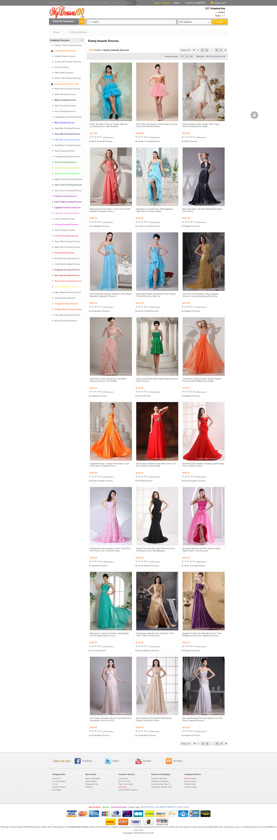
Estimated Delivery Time (161, 787)
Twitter (115, 761)
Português (128, 3)
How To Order (124, 781)
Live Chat (122, 787)
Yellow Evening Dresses (65, 287)
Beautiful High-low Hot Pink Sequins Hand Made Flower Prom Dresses (201, 549)
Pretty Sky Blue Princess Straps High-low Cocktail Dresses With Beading (109, 125)
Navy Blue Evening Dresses (67, 134)
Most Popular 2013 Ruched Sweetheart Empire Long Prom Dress (154, 719)
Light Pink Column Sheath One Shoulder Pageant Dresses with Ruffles (108, 380)
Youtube (147, 761)
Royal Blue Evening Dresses (67, 145)
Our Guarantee (59, 781)
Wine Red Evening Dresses (67, 275)
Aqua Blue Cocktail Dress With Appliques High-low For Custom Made (154, 210)
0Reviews (108, 137)
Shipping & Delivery (159, 781)
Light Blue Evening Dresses (67, 139)
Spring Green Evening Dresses (68, 173)
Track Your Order (125, 784)
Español (85, 3)
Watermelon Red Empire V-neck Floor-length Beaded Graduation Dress (110, 210)
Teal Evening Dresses (64, 151)
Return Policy (190, 778)
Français (74, 3)
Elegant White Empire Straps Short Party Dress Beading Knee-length (200, 125)
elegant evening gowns (121, 827)
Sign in (88, 778)
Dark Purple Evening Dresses (68, 202)
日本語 (63, 3)
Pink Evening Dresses (64, 230)
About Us (56, 778)
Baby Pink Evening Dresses (67, 247)
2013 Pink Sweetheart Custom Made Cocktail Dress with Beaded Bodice (156, 125)
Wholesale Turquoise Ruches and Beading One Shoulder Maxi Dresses (109, 634)
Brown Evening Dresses (65, 320)
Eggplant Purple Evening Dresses (68, 207)
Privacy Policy (190, 781)
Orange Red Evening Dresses (68, 309)
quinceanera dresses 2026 (162, 827)
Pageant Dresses (192, 226)
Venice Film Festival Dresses (67, 78)
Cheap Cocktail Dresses (149, 141)
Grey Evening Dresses (65, 111)
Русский (116, 3)
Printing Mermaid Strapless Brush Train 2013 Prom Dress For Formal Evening (110, 549)
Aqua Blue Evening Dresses (67, 128)
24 (182, 56)
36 (186, 56)
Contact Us (219, 3)
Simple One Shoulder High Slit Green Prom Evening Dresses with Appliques (155, 549)
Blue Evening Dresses (64, 122)
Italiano (106, 3)
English (54, 3)
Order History (91, 781)
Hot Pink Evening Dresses (66, 236)
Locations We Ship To (160, 784)
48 (191, 56)
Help (176, 3)
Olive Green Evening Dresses (68, 185)
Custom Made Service (127, 790)
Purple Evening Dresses (65, 196)
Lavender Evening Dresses (67, 213)
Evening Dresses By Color (66, 84)
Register (166, 3)
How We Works (58, 787)
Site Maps (56, 790)
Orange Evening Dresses (66, 304)
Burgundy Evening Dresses (67, 270)
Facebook (87, 761)
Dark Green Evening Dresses (68, 190)
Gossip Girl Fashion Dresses (67, 62)
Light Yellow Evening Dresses (67, 292)
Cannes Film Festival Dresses (68, 45)
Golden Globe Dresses (65, 56)
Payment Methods (159, 778)
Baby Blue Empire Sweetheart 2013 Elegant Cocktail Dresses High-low (156, 295)
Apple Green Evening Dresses (68, 179)
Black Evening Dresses (65, 100)
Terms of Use (190, 784)
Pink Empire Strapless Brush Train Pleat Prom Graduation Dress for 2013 (111, 719)
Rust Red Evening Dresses (67, 258)
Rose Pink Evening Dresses (67, 241)
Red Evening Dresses (64, 253)
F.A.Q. (55, 784)
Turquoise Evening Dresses (67, 156)
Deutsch (95, 3)
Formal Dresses (145, 481)
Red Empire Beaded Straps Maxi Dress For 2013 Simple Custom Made (156, 464)
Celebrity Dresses (78, 32)
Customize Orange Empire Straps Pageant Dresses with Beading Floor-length (201, 380)
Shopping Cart (91, 784)
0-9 (187, 807)
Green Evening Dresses (65, 162)
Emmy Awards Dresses (65, 51)
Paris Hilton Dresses (63, 72)
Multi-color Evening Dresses (67, 89)
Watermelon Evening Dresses (68, 281)
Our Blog (177, 761)
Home (56, 32)
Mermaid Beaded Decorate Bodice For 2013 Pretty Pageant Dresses (202, 719)
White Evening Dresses (65, 94)
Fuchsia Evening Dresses (66, 224)
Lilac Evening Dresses (64, 219)
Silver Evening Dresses (65, 105)
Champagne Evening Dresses (68, 117)
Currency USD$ (192, 3)
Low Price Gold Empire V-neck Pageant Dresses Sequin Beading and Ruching (200, 295)
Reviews (89, 787)
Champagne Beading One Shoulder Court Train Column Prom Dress (155, 634)
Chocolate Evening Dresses (67, 315)
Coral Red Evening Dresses (67, 264)
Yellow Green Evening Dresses (68, 168)
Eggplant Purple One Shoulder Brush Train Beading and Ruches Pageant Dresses (201, 634)
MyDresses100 (146, 833)
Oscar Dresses (61, 67)
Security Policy (190, 787)
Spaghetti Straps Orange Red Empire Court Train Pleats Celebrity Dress (109, 464)
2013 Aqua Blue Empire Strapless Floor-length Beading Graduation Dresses (111, 295)
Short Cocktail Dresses (101, 141)
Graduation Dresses (100, 226)
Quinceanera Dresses (100, 827)
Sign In (157, 3)
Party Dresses (190, 141)
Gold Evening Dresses (64, 298)
